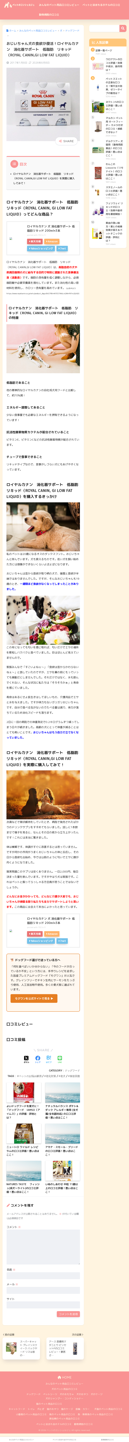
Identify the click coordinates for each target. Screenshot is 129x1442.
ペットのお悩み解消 (30, 1076)
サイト (11, 1299)
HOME (66, 1377)
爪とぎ (40, 1409)
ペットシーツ (50, 1394)
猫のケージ (67, 1409)
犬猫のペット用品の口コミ (108, 1409)
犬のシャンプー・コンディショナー (64, 1398)
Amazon (53, 241)
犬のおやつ (82, 1394)
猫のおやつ (53, 1409)
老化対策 (51, 1076)
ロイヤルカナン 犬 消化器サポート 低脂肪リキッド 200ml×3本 (51, 228)
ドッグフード (72, 1070)
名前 (11, 1269)
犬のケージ (97, 1394)
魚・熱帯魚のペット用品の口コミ (95, 1414)
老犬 (62, 1076)
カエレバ (42, 235)
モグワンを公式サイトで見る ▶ (34, 998)
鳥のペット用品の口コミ (62, 1414)
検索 (122, 28)
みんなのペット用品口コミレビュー (59, 5)
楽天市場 (36, 241)
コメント (14, 1227)
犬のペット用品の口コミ (65, 1389)
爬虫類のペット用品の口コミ (64, 1418)
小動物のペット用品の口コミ (31, 1414)
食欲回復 (75, 1076)
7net (63, 248)
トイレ (31, 1409)
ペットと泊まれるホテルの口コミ (101, 5)
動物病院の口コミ (49, 14)
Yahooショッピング (42, 248)
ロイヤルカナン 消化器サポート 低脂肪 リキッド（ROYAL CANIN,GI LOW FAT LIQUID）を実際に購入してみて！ (44, 178)
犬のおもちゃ (67, 1394)
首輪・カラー (83, 1409)
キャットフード (17, 1409)
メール (12, 1284)
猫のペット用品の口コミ (49, 1403)
